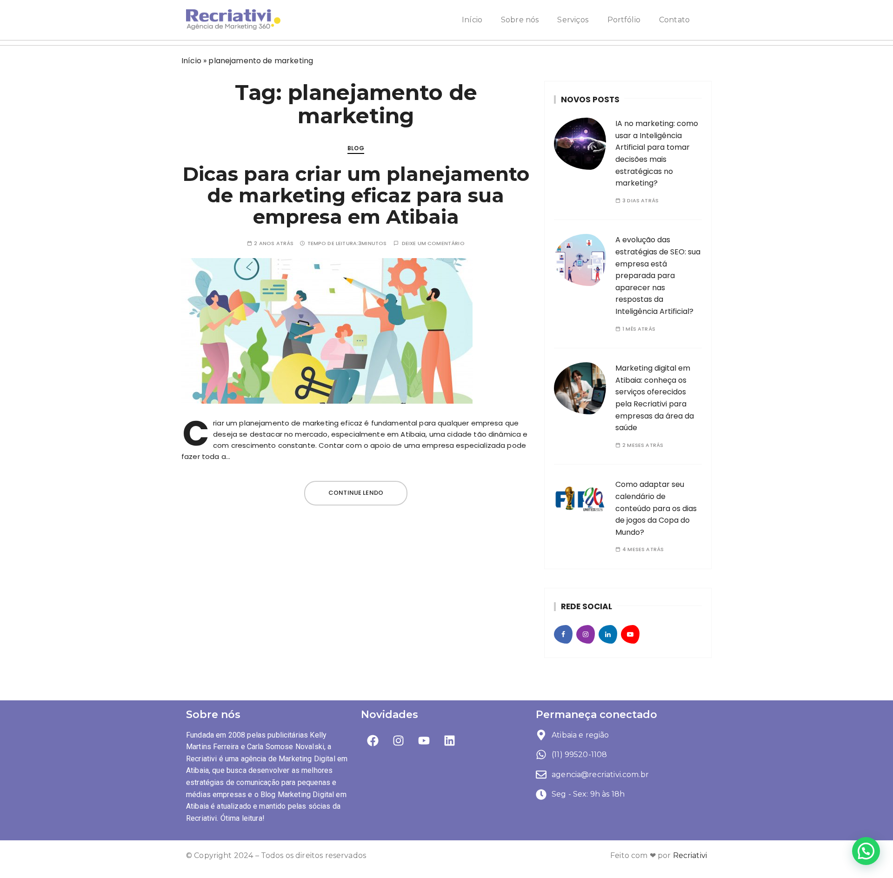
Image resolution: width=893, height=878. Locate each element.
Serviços (572, 19)
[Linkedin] (449, 740)
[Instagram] (398, 740)
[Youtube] (424, 740)
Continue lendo (355, 492)
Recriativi (690, 855)
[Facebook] (372, 740)
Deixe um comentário (433, 243)
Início (472, 19)
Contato (674, 19)
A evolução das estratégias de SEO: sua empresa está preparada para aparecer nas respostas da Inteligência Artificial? (657, 275)
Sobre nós (520, 19)
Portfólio (623, 19)
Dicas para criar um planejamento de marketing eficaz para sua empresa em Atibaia (356, 195)
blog (355, 148)
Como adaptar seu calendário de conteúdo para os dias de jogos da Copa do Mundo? (656, 508)
